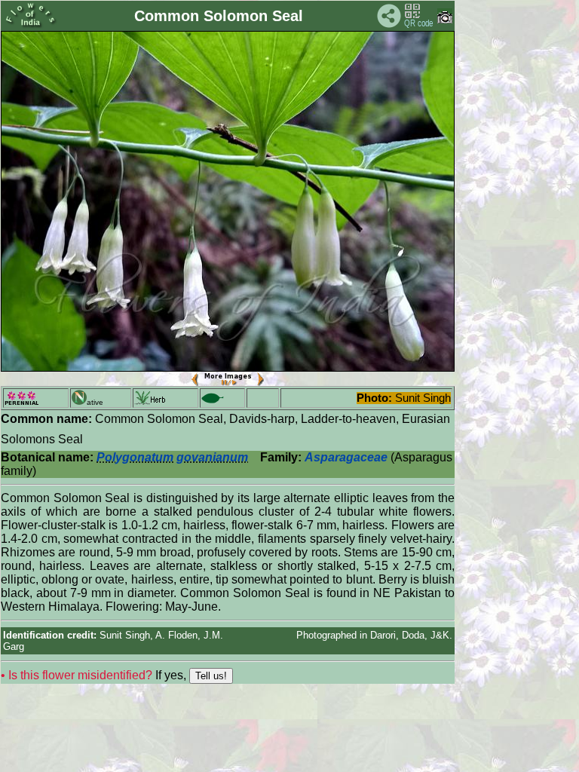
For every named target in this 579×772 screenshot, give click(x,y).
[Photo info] (444, 20)
